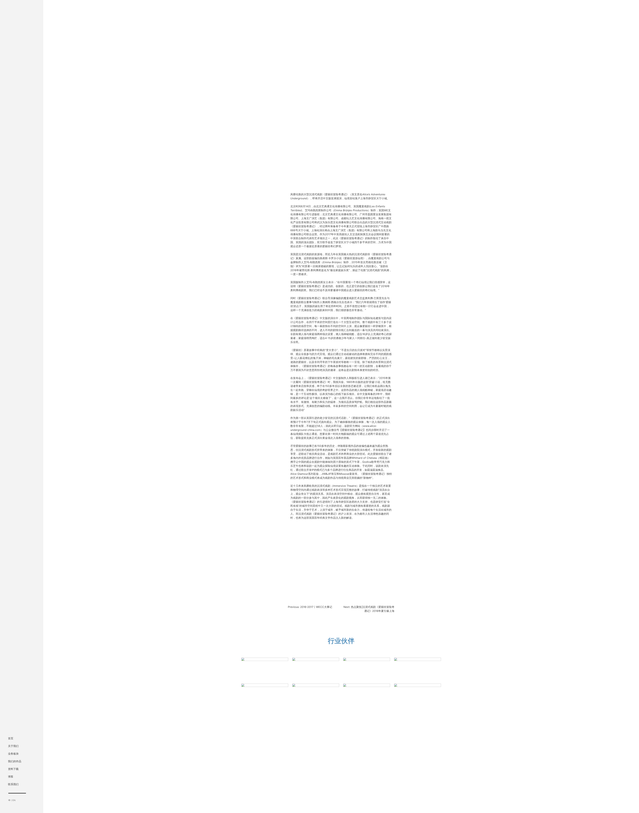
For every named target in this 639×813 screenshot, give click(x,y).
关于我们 (13, 746)
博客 (10, 776)
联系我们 (13, 784)
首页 (10, 738)
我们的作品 (14, 761)
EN (13, 800)
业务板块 (13, 753)
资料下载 (13, 769)
